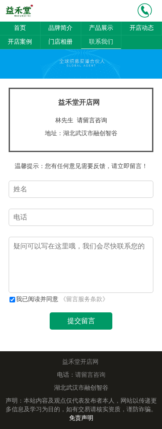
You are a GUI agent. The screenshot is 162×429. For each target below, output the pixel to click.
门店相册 (60, 41)
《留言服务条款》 (84, 299)
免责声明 (81, 418)
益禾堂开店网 (80, 362)
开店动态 (142, 28)
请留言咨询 (92, 120)
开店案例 (20, 41)
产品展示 (101, 28)
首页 (20, 28)
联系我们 (101, 41)
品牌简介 (60, 28)
